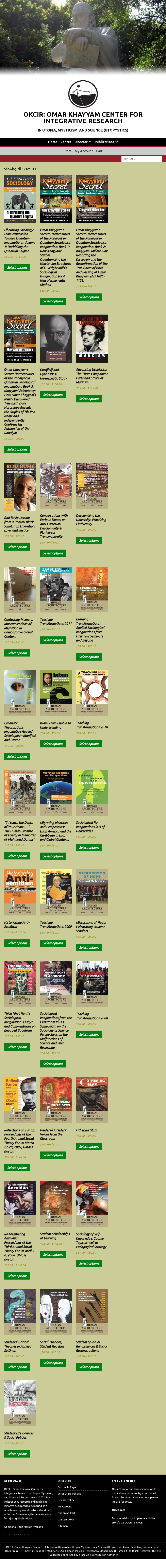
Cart (99, 151)
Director (81, 142)
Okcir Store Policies (69, 1493)
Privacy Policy (66, 1500)
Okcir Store (64, 1480)
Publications (104, 142)
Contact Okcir (66, 1519)
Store (68, 151)
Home (52, 142)
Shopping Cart (66, 1513)
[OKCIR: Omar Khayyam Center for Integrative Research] (83, 73)
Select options (17, 267)
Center (66, 142)
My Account (84, 151)
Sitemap (63, 1525)
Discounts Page (67, 1487)
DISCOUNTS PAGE (132, 1522)
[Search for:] (141, 158)
